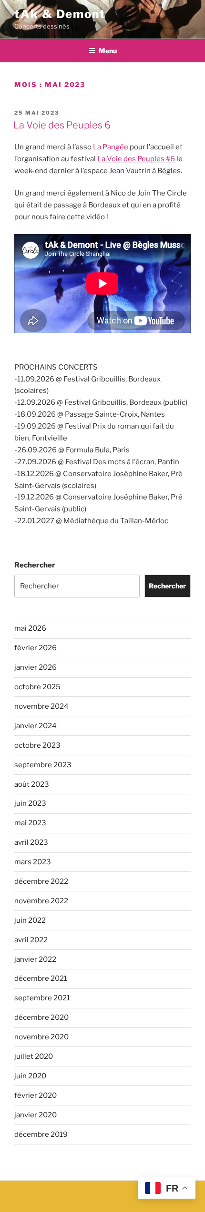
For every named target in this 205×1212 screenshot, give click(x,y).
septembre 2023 (43, 765)
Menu (108, 51)
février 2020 (35, 1095)
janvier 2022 (35, 959)
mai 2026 (30, 628)
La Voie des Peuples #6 (136, 159)
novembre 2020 (41, 1037)
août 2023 (31, 784)
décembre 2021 (40, 978)
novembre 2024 (41, 706)
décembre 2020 (41, 1017)
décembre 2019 (41, 1134)
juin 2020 (30, 1076)
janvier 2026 (35, 667)
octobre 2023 (37, 745)
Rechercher (34, 565)
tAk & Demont (60, 14)
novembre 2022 (41, 901)
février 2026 (35, 648)
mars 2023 (32, 862)
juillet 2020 (33, 1056)
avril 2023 (31, 842)
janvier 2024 (35, 726)
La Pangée (110, 147)
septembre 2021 (42, 998)
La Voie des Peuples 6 (62, 125)
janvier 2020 (35, 1115)
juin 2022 (30, 920)
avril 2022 (31, 940)
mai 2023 (30, 823)
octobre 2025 (37, 687)
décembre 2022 (41, 881)
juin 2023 (30, 803)
